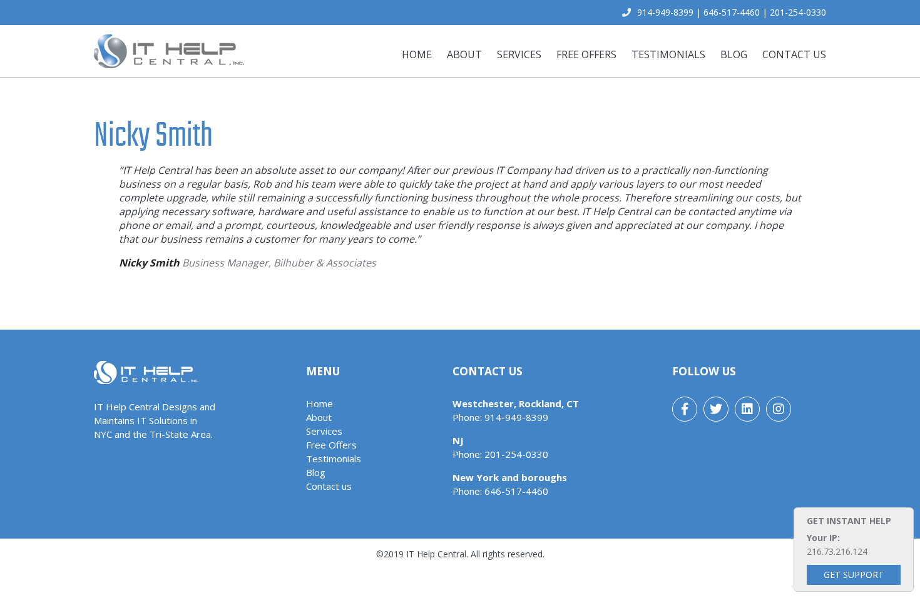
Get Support (854, 574)
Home (417, 54)
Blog (733, 54)
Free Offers (586, 54)
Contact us (794, 54)
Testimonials (668, 54)
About (464, 54)
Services (519, 54)
